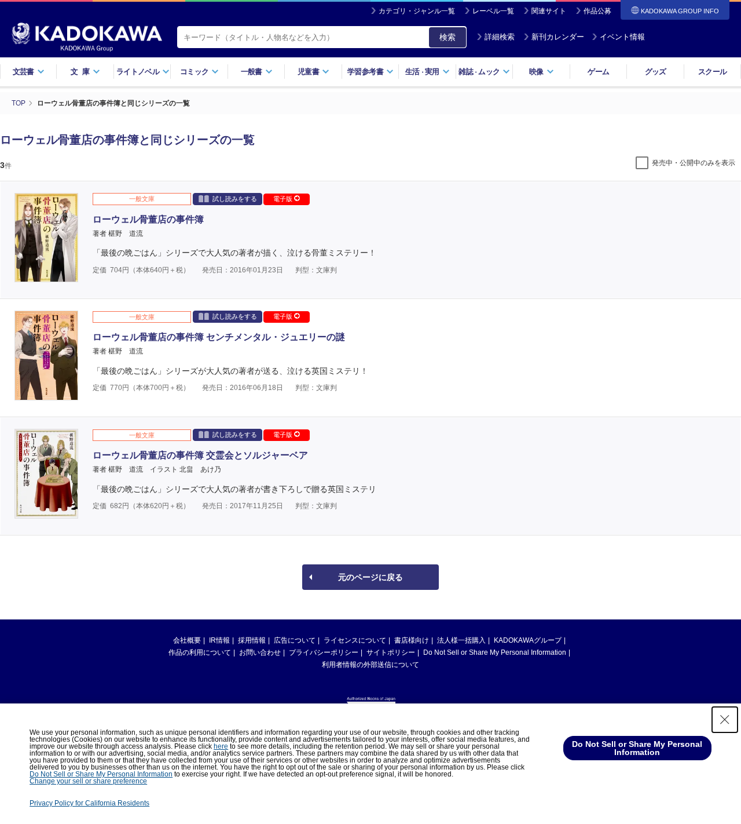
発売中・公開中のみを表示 (693, 163)
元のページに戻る (370, 577)
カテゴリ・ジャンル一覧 (417, 11)
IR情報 (219, 640)
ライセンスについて (355, 640)
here (221, 746)
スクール (712, 71)
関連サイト (548, 11)
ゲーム (598, 71)
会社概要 (187, 640)
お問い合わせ (260, 652)
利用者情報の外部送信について (370, 665)
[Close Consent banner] (725, 719)
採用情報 (252, 640)
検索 (447, 37)
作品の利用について (199, 652)
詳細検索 (500, 36)
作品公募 (597, 11)
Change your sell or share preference (88, 781)
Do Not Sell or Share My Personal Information (494, 652)
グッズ (655, 71)
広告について (295, 640)
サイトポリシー (390, 652)
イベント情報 (622, 36)
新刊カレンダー (557, 36)
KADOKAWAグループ (528, 640)
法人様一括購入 (461, 640)
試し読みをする (234, 198)
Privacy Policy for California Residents (89, 803)
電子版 (283, 198)
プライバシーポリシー (323, 652)
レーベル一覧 (493, 11)
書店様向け (411, 640)
